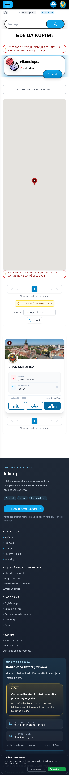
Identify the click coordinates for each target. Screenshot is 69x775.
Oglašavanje (11, 603)
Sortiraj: (18, 312)
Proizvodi (10, 498)
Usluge (23, 498)
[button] (34, 181)
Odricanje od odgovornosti (17, 650)
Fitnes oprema (28, 12)
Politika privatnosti (12, 640)
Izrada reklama (13, 608)
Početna (9, 537)
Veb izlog (10, 559)
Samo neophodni (37, 769)
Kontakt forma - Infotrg (24, 508)
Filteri (37, 320)
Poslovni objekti (38, 498)
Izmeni (52, 74)
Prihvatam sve (57, 769)
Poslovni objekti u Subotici (17, 583)
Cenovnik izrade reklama (18, 614)
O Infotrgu (10, 619)
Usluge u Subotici (12, 578)
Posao (8, 625)
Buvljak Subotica (11, 588)
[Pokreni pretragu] (55, 24)
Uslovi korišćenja (12, 645)
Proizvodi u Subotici (13, 573)
